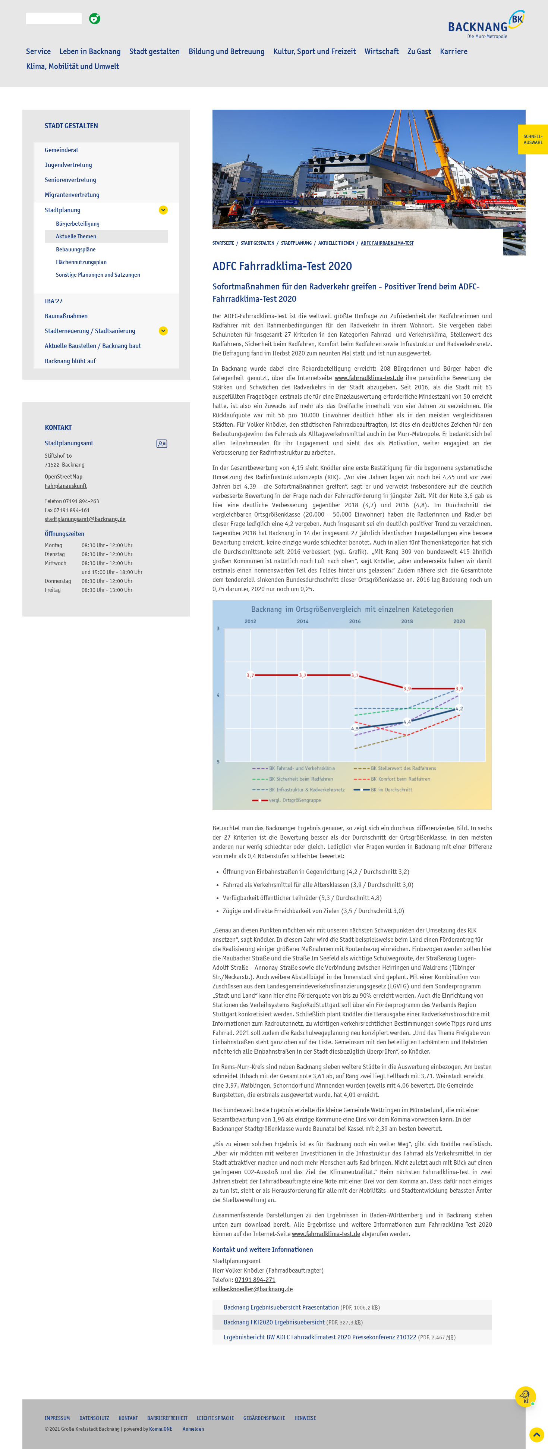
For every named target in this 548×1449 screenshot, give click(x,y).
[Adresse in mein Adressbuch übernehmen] (162, 445)
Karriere (453, 51)
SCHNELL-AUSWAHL (533, 139)
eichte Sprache (215, 1418)
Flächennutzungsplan (81, 262)
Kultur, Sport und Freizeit (314, 51)
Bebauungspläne (76, 249)
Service (38, 51)
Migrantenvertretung (72, 195)
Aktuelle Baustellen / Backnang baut (93, 346)
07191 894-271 (255, 1280)
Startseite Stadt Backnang (487, 28)
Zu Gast (419, 51)
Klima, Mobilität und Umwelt (72, 66)
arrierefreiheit (167, 1418)
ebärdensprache (264, 1418)
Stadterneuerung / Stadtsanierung (90, 331)
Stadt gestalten (154, 51)
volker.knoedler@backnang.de (252, 1289)
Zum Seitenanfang (536, 1434)
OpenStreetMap (63, 476)
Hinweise (305, 1418)
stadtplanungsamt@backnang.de (85, 519)
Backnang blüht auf (70, 361)
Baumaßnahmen (66, 316)
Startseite (223, 243)
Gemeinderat (61, 150)
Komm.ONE (160, 1429)
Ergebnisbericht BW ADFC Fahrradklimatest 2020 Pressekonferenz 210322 (340, 1337)
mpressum (57, 1418)
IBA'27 (54, 301)
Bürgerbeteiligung (78, 224)
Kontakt (128, 1418)
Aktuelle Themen (76, 236)
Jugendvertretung (68, 165)
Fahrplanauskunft (66, 486)
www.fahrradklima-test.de (369, 378)
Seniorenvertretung (70, 180)
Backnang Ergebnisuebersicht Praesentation (302, 1307)
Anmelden (193, 1429)
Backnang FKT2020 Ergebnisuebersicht (293, 1322)
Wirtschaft (382, 51)
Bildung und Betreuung (227, 51)
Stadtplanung (63, 210)
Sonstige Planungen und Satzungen (98, 275)
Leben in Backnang (90, 51)
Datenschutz (94, 1418)
